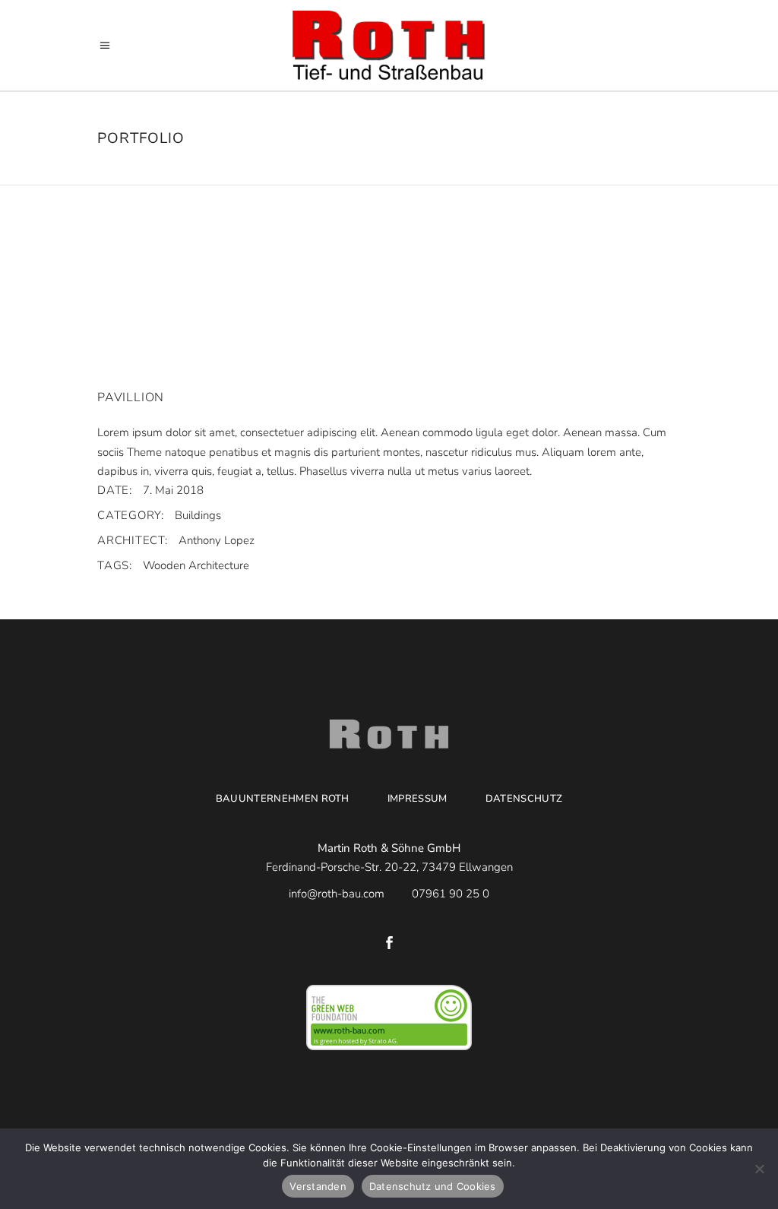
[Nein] (759, 1168)
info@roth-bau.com (338, 893)
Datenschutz (524, 798)
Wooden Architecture (196, 565)
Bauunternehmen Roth (282, 798)
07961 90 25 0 (450, 893)
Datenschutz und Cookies (432, 1186)
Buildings (198, 515)
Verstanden (317, 1186)
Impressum (417, 798)
